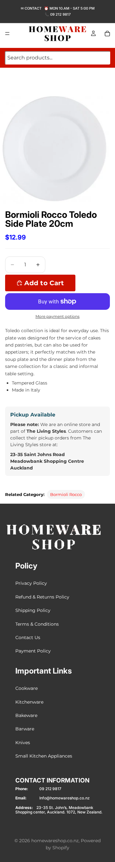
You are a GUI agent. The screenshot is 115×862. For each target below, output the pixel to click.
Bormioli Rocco (66, 494)
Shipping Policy (32, 610)
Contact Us (27, 637)
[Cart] (107, 34)
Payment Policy (33, 651)
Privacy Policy (31, 583)
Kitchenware (29, 702)
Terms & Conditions (37, 624)
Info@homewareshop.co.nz (64, 798)
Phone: (21, 789)
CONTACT (33, 8)
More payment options (57, 316)
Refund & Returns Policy (42, 596)
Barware (24, 729)
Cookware (26, 688)
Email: (21, 798)
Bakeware (26, 715)
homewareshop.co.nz (55, 840)
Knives (22, 742)
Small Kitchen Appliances (43, 756)
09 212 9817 (60, 14)
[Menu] (7, 33)
